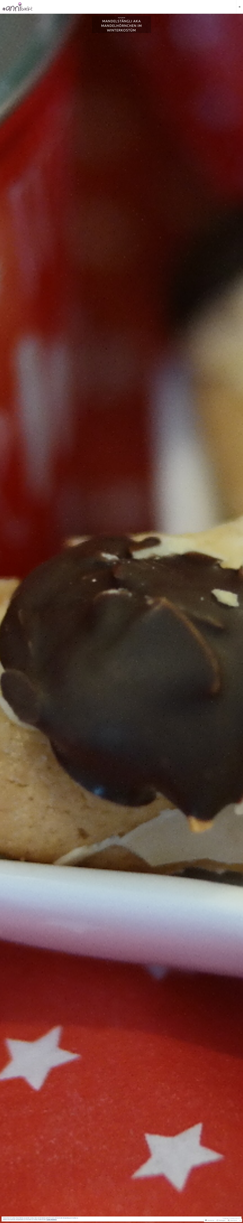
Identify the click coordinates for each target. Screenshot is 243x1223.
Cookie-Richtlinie (51, 1219)
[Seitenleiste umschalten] (239, 7)
